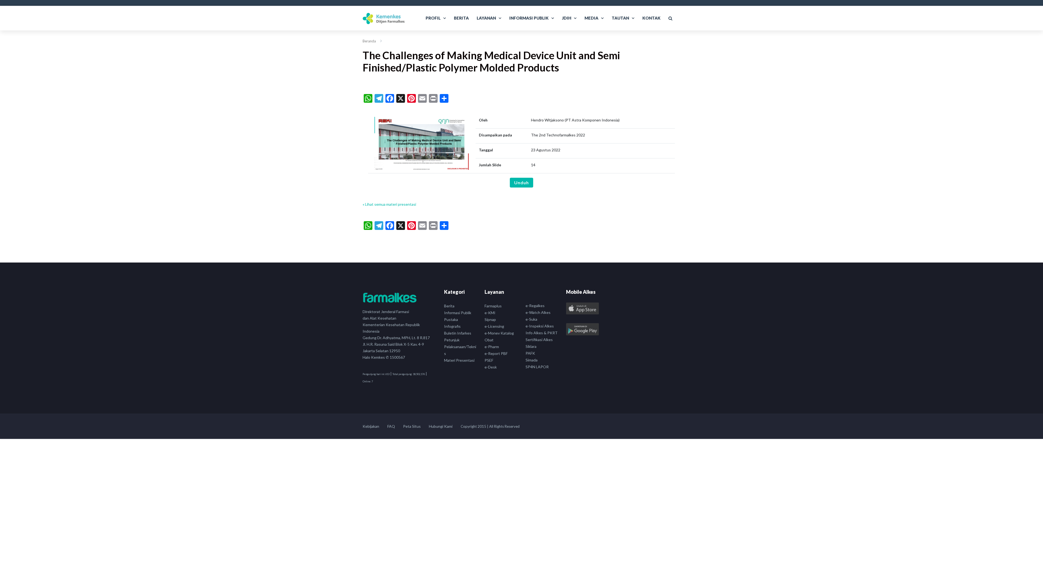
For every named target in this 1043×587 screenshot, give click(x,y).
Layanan (486, 17)
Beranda (369, 41)
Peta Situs (412, 426)
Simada (532, 360)
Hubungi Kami (441, 426)
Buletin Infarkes (457, 333)
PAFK (530, 353)
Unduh (521, 182)
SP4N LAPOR (537, 366)
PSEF (489, 360)
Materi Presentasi (459, 360)
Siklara (531, 346)
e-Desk (491, 367)
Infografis (452, 326)
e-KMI (490, 312)
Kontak (651, 17)
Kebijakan (371, 426)
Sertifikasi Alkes (539, 339)
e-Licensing (494, 326)
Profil (433, 17)
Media (591, 17)
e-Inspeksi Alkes (540, 326)
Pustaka (451, 319)
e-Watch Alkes (538, 312)
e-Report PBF (496, 353)
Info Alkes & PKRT (542, 332)
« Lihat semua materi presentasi (389, 204)
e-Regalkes (535, 305)
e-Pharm (492, 346)
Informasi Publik (529, 17)
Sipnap (490, 319)
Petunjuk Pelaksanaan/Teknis (460, 347)
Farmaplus (493, 306)
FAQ (391, 426)
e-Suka (531, 319)
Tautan (620, 17)
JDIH (566, 17)
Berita (461, 17)
